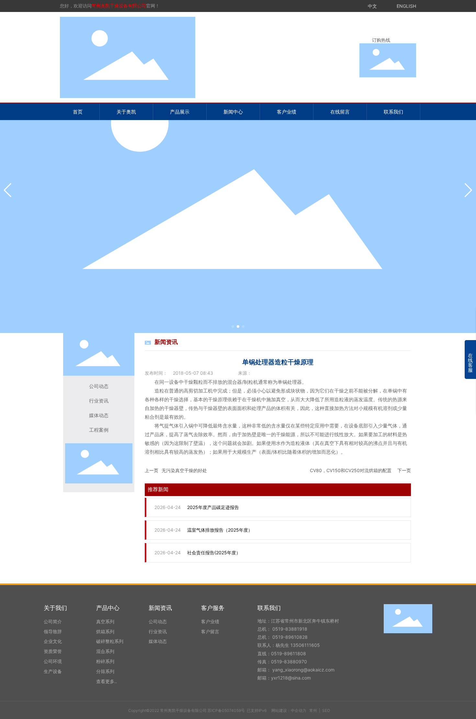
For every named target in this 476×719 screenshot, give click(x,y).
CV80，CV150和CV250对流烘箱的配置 (350, 470)
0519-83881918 (290, 629)
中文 (372, 6)
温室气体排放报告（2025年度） (220, 530)
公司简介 (53, 621)
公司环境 (53, 661)
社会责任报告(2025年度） (214, 552)
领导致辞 (53, 631)
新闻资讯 (160, 607)
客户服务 (212, 607)
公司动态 (98, 386)
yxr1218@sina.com (291, 677)
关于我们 (55, 607)
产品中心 (107, 607)
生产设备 (53, 671)
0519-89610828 (290, 637)
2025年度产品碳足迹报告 (213, 507)
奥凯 (238, 189)
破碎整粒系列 (109, 641)
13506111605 (305, 645)
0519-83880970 (289, 661)
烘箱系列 (105, 631)
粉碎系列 (105, 661)
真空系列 (105, 621)
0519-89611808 (288, 653)
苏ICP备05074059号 (226, 710)
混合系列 (105, 651)
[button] (233, 326)
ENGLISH (406, 6)
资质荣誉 (53, 651)
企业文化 (53, 641)
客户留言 (210, 631)
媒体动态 (98, 415)
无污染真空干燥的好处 (184, 470)
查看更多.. (106, 681)
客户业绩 (210, 621)
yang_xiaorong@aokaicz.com (304, 669)
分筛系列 (105, 671)
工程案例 (98, 430)
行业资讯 (98, 401)
